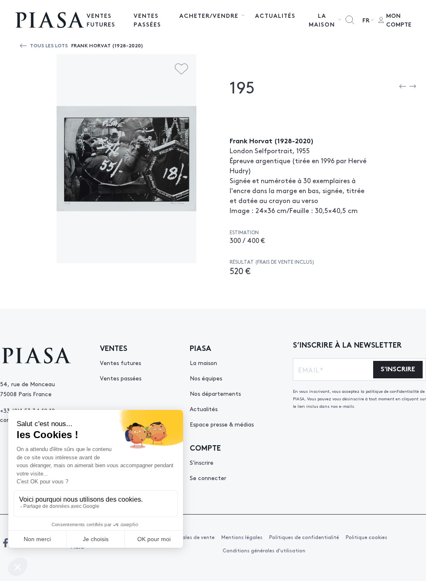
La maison (203, 362)
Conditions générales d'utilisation (264, 550)
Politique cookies (366, 537)
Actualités (275, 15)
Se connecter (208, 477)
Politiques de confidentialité (304, 537)
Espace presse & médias (222, 424)
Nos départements (215, 393)
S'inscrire (201, 462)
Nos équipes (206, 378)
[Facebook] (5, 542)
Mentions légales (242, 537)
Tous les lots (49, 45)
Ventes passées (147, 19)
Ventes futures (101, 19)
